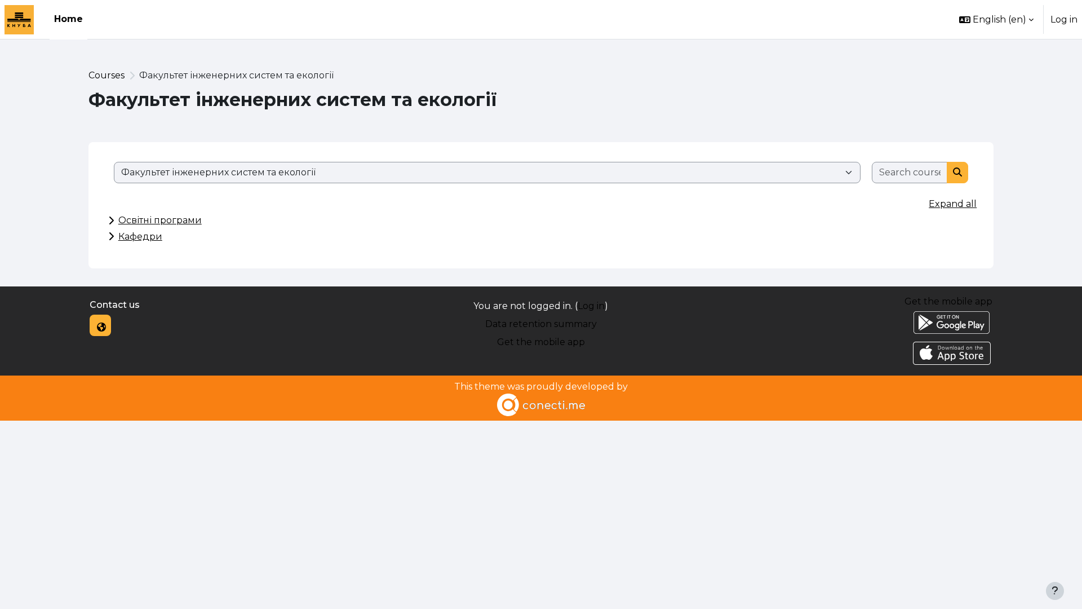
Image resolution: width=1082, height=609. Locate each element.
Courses (106, 75)
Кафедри (140, 236)
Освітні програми (160, 220)
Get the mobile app (541, 342)
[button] (996, 19)
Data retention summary (541, 324)
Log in (1063, 19)
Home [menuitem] (68, 19)
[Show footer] (1055, 591)
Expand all (953, 203)
